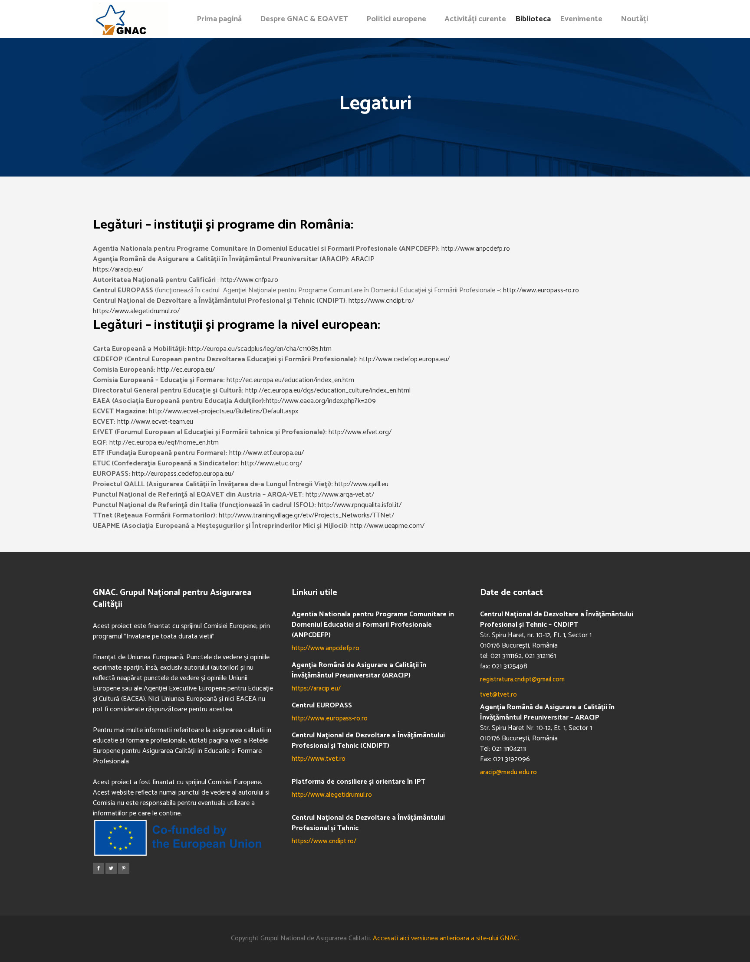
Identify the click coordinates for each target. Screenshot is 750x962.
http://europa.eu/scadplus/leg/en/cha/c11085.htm (260, 349)
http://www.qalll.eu (361, 484)
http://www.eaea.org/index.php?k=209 (321, 401)
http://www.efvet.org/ (360, 432)
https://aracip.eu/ (118, 269)
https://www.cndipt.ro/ (381, 301)
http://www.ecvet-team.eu (155, 422)
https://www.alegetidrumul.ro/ (136, 311)
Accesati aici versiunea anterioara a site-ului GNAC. (446, 938)
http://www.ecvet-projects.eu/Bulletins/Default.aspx (223, 411)
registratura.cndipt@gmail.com (522, 679)
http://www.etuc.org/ (271, 463)
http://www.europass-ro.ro (541, 290)
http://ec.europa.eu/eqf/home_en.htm (164, 442)
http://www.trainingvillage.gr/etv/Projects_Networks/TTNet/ (306, 515)
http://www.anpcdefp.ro (475, 249)
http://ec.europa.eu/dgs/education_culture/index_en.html (328, 390)
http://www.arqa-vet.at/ (340, 495)
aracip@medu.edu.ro (508, 772)
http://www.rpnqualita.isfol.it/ (359, 505)
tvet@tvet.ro (498, 694)
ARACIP (363, 259)
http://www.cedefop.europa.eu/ (404, 359)
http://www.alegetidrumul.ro (332, 794)
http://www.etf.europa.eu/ (266, 453)
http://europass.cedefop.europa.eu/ (183, 474)
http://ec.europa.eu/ (186, 370)
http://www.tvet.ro (318, 758)
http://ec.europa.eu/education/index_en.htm (290, 380)
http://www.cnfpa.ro (249, 280)
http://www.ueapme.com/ (387, 526)
